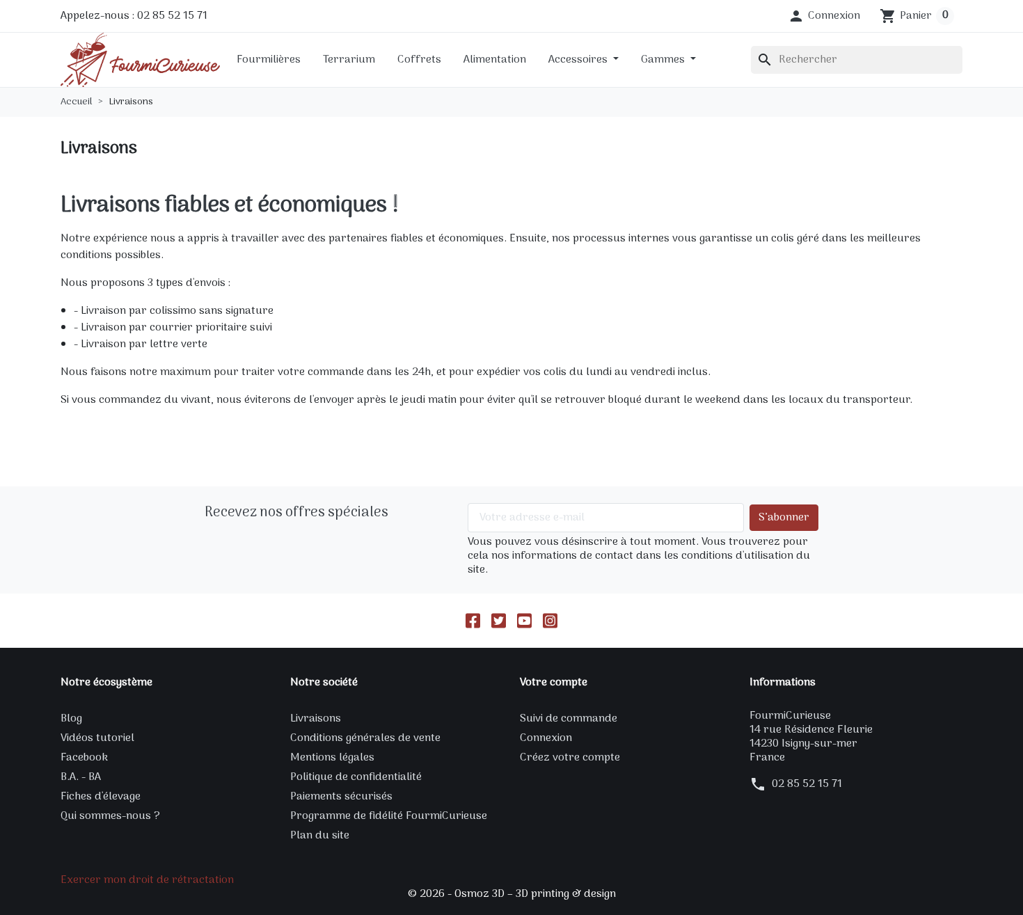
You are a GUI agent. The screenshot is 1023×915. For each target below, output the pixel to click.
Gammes (664, 60)
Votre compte (553, 683)
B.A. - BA (81, 777)
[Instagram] (550, 620)
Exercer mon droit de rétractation (147, 880)
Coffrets (419, 60)
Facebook (84, 758)
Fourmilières (269, 60)
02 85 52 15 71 (807, 784)
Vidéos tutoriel (97, 738)
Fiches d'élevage (101, 797)
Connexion (546, 738)
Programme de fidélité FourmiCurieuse (388, 816)
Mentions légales (332, 758)
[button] (824, 16)
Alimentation (494, 60)
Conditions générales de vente (365, 738)
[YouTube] (524, 620)
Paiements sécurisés (341, 797)
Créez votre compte (570, 758)
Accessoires (579, 60)
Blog (71, 719)
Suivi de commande (568, 719)
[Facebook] (473, 620)
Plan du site (319, 836)
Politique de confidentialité (356, 777)
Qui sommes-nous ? (110, 816)
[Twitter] (498, 620)
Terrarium (349, 60)
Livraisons (315, 719)
